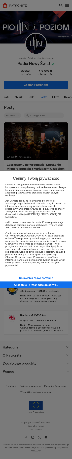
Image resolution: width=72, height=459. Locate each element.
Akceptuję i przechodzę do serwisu (36, 284)
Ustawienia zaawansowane (36, 278)
